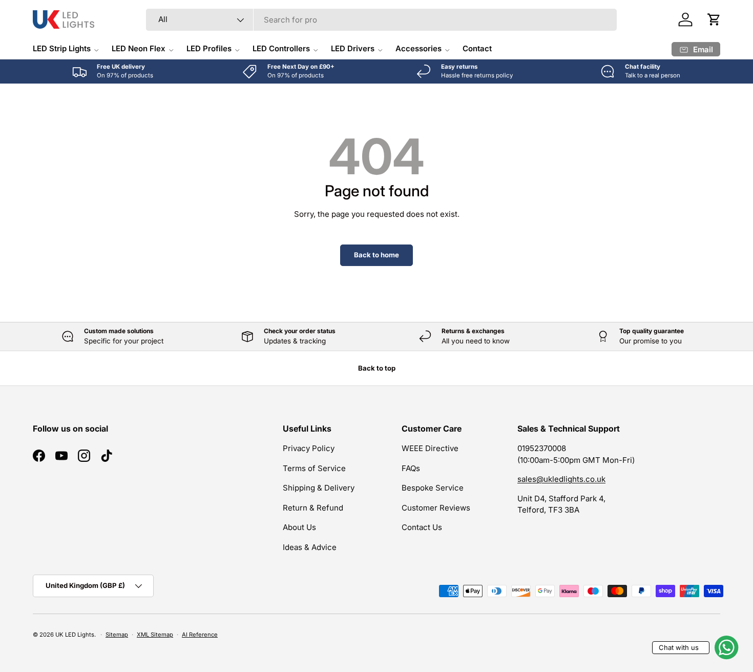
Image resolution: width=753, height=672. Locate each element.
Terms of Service (314, 468)
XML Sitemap (155, 634)
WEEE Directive (430, 448)
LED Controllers (281, 48)
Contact (477, 48)
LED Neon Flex (138, 48)
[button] (714, 19)
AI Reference (200, 634)
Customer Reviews (436, 508)
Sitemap (117, 634)
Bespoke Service (433, 488)
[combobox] (381, 20)
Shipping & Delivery (318, 488)
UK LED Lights (74, 634)
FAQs (411, 468)
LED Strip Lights (62, 48)
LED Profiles (209, 48)
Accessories (418, 48)
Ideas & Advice (310, 547)
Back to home (376, 255)
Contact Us (422, 527)
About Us (299, 527)
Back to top (376, 368)
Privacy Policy (308, 448)
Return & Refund (313, 508)
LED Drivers (352, 48)
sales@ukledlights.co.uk (561, 479)
